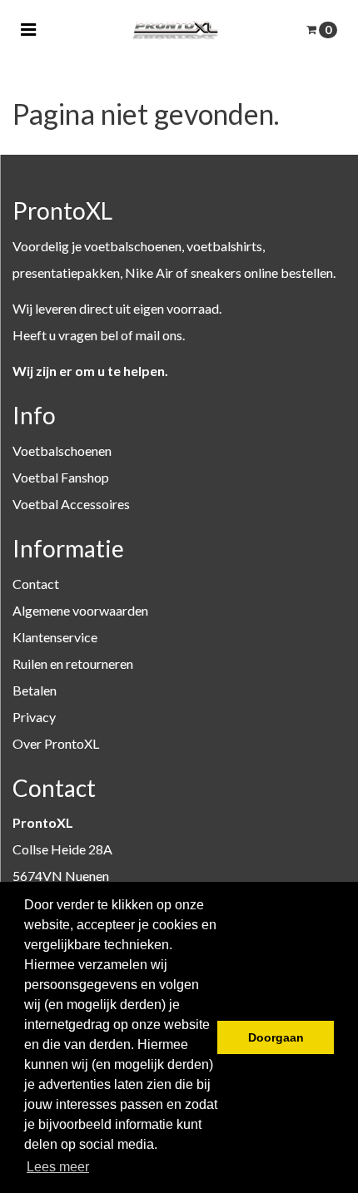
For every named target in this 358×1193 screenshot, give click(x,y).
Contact (35, 584)
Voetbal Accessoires (71, 504)
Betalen (34, 690)
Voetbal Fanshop (60, 477)
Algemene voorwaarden (80, 610)
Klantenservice (54, 637)
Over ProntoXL (55, 743)
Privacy (34, 717)
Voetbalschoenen (62, 450)
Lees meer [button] (58, 1167)
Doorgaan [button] (276, 1037)
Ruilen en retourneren (72, 663)
